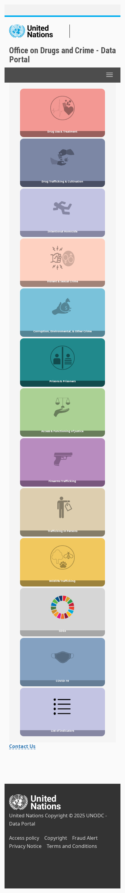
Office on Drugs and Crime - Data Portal (62, 55)
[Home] (39, 31)
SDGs (62, 631)
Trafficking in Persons (62, 531)
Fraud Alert (85, 838)
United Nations (26, 815)
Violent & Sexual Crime (62, 281)
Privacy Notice (25, 846)
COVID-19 (62, 681)
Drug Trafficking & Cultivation (62, 181)
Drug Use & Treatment (62, 131)
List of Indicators (62, 731)
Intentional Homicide (62, 231)
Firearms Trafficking (62, 481)
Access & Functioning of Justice (62, 431)
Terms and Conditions (72, 846)
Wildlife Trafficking (62, 581)
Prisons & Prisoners (62, 381)
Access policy (24, 838)
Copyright (55, 838)
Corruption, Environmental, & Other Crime (62, 331)
